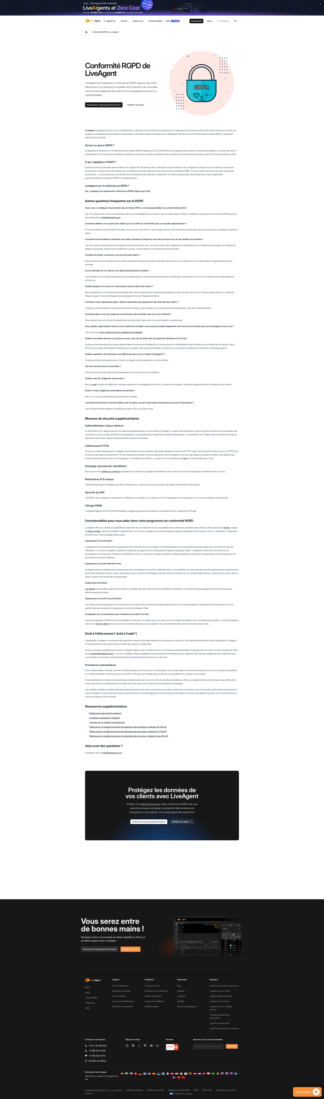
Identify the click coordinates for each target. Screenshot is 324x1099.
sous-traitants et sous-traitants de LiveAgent (121, 332)
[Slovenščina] (231, 1074)
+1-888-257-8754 (97, 1050)
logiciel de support (150, 804)
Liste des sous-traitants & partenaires (107, 722)
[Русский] (222, 1074)
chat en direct (102, 623)
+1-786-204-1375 (97, 1055)
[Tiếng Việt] (178, 1077)
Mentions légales (152, 1006)
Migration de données (121, 991)
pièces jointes (94, 531)
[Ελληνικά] (144, 1074)
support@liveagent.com (102, 653)
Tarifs (87, 992)
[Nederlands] (199, 1074)
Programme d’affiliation (154, 1001)
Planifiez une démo (135, 105)
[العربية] (122, 1074)
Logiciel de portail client (219, 1023)
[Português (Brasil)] (213, 1074)
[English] (149, 1074)
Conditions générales (134, 1090)
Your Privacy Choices (183, 1094)
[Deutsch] (140, 1074)
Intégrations (90, 1003)
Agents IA (111, 21)
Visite (87, 1008)
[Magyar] (176, 1074)
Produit (124, 21)
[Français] (167, 1074)
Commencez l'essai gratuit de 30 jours (104, 105)
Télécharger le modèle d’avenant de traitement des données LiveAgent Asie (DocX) (128, 736)
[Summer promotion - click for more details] (162, 8)
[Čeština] (131, 1074)
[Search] (185, 21)
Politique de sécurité (155, 1090)
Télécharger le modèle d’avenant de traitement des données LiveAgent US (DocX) (128, 731)
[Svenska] (235, 1074)
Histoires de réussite (153, 996)
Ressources (138, 21)
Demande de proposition (122, 1006)
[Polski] (208, 1074)
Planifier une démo (130, 949)
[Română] (217, 1074)
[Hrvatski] (172, 1074)
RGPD (196, 1090)
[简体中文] (183, 1077)
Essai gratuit (196, 21)
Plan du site (207, 1090)
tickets (226, 527)
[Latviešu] (194, 1074)
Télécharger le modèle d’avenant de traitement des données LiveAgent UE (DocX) (128, 727)
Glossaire (181, 991)
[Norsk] (204, 1074)
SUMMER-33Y (120, 13)
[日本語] (185, 1074)
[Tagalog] (174, 1077)
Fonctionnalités (91, 998)
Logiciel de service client (220, 991)
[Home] (86, 32)
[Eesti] (158, 1074)
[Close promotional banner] (320, 4)
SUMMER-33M (96, 13)
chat (185, 458)
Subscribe (231, 1046)
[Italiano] (181, 1074)
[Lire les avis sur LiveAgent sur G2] (172, 1047)
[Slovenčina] (226, 1074)
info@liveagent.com (110, 217)
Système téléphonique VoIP (221, 996)
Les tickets (90, 589)
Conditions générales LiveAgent (104, 718)
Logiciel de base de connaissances (224, 986)
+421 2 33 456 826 (98, 1045)
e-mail (94, 384)
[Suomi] (163, 1074)
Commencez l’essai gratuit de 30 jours (100, 949)
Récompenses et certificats (156, 991)
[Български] (126, 1074)
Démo (209, 21)
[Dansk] (135, 1074)
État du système (119, 996)
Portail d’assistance (120, 986)
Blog (179, 986)
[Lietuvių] (190, 1074)
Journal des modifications (123, 1001)
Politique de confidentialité (179, 1090)
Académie (181, 996)
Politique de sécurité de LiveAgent (105, 713)
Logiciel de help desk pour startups (224, 1028)
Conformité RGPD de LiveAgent (105, 32)
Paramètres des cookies (226, 1090)
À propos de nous (152, 986)
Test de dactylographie (186, 1006)
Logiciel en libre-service (219, 1001)
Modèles (180, 1001)
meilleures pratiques (111, 471)
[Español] (153, 1074)
